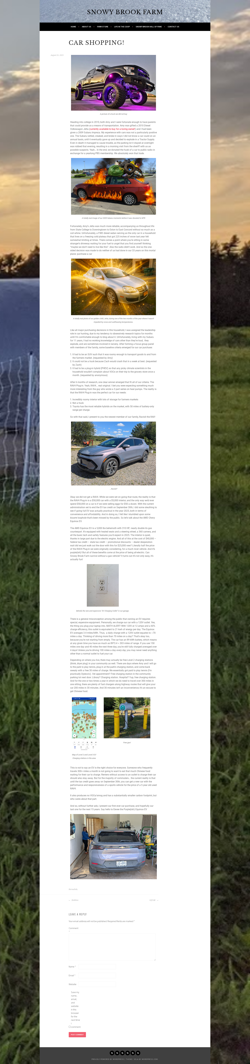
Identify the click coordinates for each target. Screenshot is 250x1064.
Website (72, 984)
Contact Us (173, 26)
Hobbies (74, 900)
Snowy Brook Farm (125, 12)
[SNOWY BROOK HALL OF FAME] (132, 1053)
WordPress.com (150, 1059)
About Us (86, 26)
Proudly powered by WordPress (108, 1059)
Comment (73, 930)
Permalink (73, 889)
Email (72, 975)
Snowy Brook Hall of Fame (149, 26)
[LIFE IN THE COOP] (127, 1053)
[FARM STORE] (122, 1053)
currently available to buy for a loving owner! (112, 129)
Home (73, 26)
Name (72, 966)
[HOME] (112, 1053)
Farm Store (102, 26)
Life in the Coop (122, 26)
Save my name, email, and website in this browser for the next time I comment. (75, 1009)
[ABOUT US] (117, 1053)
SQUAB (152, 900)
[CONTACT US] (138, 1053)
